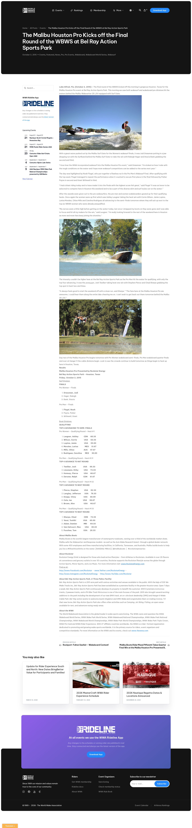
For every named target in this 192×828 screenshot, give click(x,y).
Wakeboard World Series (96, 55)
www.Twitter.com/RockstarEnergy (109, 570)
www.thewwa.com (139, 631)
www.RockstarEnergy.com (132, 564)
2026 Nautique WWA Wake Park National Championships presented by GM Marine (41, 171)
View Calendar (27, 179)
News (57, 55)
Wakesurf (112, 55)
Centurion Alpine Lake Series (40, 162)
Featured (50, 55)
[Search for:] (38, 88)
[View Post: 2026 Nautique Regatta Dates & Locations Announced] (146, 675)
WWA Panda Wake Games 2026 (41, 147)
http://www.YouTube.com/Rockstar (115, 574)
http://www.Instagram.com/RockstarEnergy (78, 574)
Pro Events (69, 55)
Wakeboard (80, 55)
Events (42, 55)
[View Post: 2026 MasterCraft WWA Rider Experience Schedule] (96, 675)
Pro (62, 55)
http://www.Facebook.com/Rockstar (75, 570)
